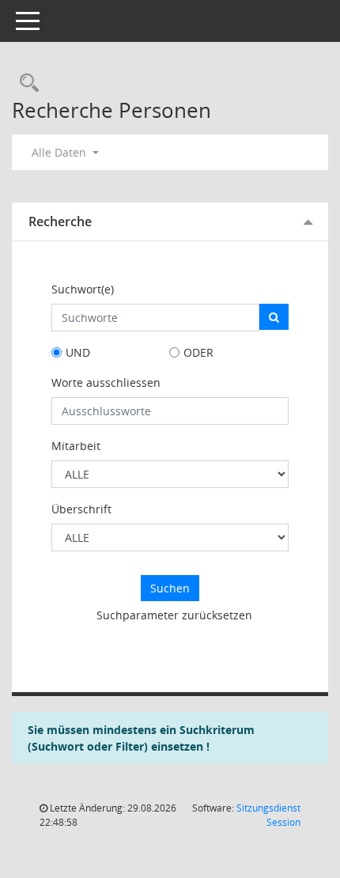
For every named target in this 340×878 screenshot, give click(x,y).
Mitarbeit (75, 445)
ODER (198, 352)
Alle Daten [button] (60, 152)
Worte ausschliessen (106, 382)
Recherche (60, 221)
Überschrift (81, 509)
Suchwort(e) (82, 289)
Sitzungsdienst (268, 815)
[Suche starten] (274, 317)
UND (78, 352)
